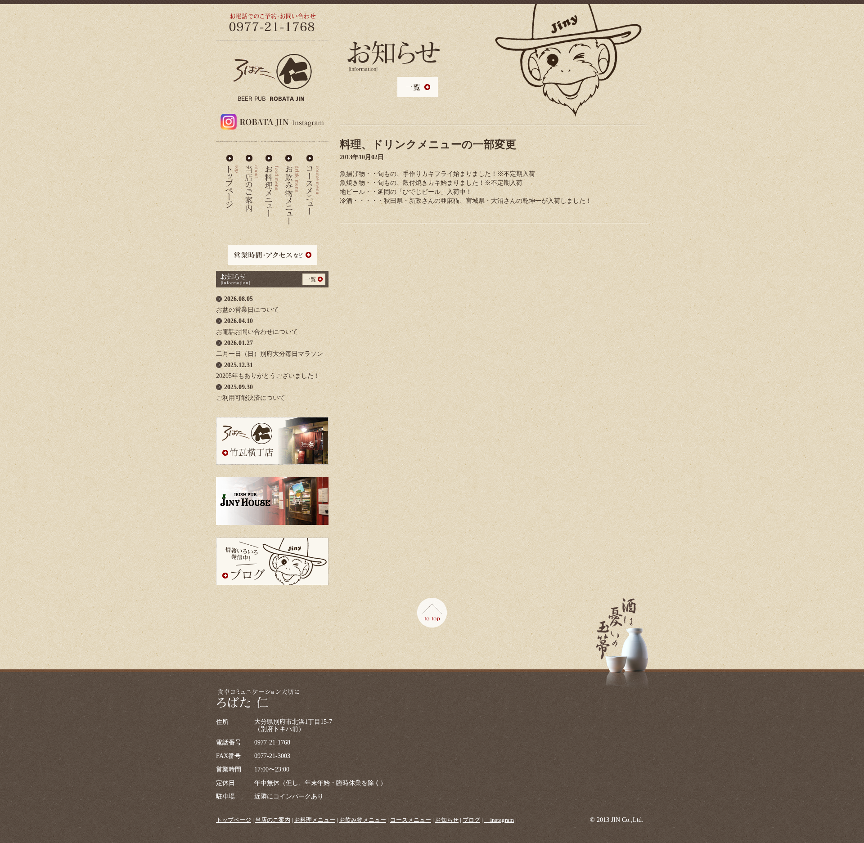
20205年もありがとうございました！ (268, 370)
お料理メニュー (272, 182)
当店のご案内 (251, 182)
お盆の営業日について (247, 304)
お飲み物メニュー (292, 182)
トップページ (233, 819)
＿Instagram (499, 819)
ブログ (471, 819)
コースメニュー (312, 182)
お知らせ (447, 819)
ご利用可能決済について (250, 392)
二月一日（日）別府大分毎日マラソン (269, 348)
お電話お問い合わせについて (257, 326)
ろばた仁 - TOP (231, 182)
